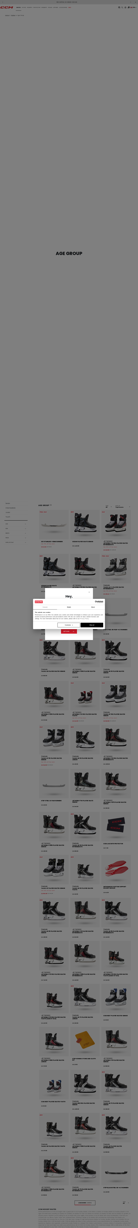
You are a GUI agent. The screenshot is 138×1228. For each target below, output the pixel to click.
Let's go (66, 631)
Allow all (91, 625)
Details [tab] (69, 607)
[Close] (89, 592)
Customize (68, 625)
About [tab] (93, 607)
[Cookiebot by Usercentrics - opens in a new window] (96, 602)
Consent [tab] (45, 607)
